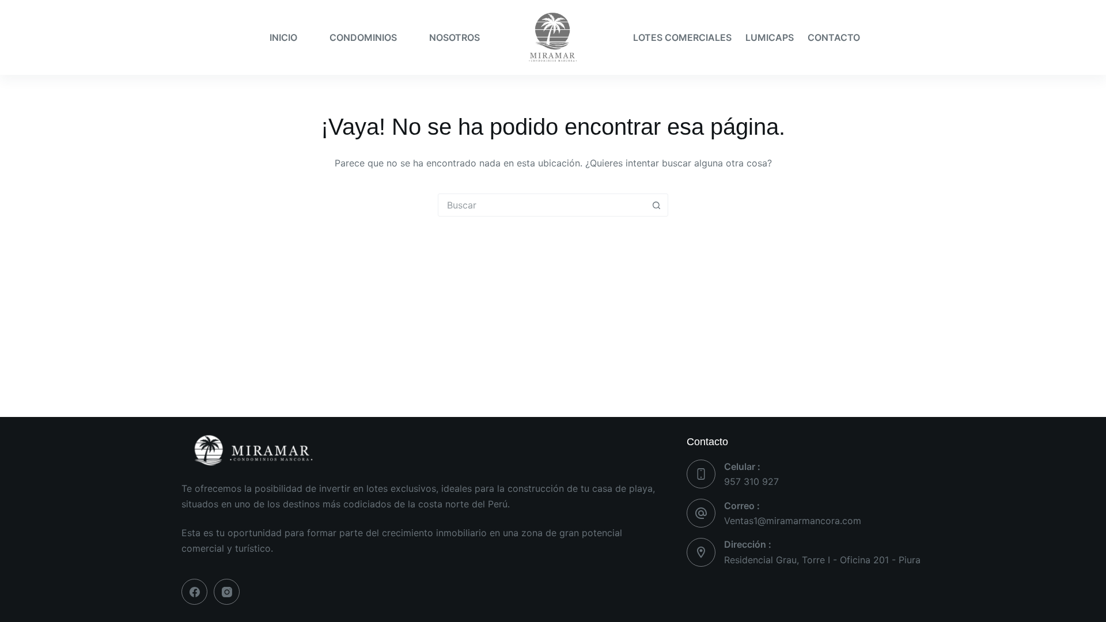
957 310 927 (751, 481)
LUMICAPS (769, 37)
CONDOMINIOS (363, 37)
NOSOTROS (454, 37)
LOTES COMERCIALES (682, 37)
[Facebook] (194, 592)
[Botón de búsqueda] (656, 205)
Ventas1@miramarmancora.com (792, 520)
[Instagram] (227, 592)
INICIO (283, 37)
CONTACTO (834, 37)
